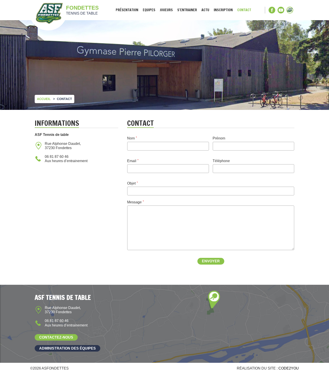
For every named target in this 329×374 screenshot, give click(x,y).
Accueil (44, 99)
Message (134, 202)
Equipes (149, 10)
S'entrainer (187, 10)
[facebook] (272, 10)
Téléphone (221, 161)
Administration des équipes (67, 348)
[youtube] (281, 10)
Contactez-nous (56, 337)
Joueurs (166, 10)
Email (131, 161)
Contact (244, 10)
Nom (131, 138)
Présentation (127, 10)
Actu (205, 10)
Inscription (223, 10)
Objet (131, 183)
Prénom (219, 138)
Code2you (288, 368)
